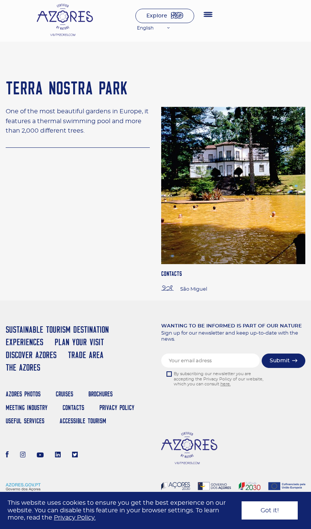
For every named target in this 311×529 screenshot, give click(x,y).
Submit (280, 360)
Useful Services (25, 420)
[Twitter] (75, 455)
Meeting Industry (26, 407)
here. (225, 384)
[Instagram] (23, 455)
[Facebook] (7, 455)
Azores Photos (23, 394)
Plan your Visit (79, 342)
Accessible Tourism (83, 420)
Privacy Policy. (75, 518)
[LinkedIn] (58, 455)
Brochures (100, 394)
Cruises (64, 394)
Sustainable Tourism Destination (57, 329)
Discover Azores (31, 355)
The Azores (23, 367)
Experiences (24, 342)
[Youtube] (40, 455)
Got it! (270, 510)
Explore (156, 16)
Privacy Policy (116, 407)
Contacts (73, 407)
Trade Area (86, 355)
